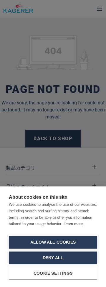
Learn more (73, 224)
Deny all (53, 258)
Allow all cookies (53, 242)
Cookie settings (53, 273)
